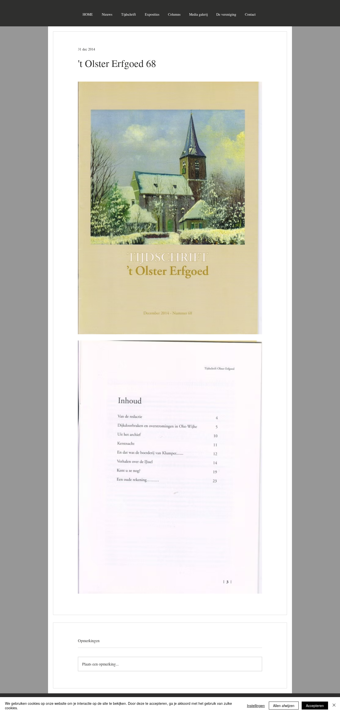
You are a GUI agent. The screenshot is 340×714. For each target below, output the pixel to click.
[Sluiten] (334, 705)
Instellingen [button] (256, 705)
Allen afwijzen (283, 705)
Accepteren (315, 705)
